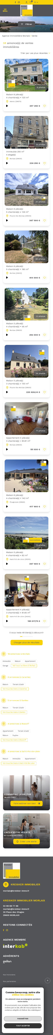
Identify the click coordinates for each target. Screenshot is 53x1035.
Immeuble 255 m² (15, 153)
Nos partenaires (9, 981)
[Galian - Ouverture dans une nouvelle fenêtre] (7, 961)
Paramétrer (22, 1018)
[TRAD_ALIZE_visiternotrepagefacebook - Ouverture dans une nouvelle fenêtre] (15, 2)
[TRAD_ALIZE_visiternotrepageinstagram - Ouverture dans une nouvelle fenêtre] (19, 2)
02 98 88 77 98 (10, 906)
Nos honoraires (9, 975)
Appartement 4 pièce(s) (18, 439)
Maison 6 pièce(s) (17, 96)
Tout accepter (23, 1025)
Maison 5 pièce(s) (17, 325)
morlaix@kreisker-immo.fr (16, 891)
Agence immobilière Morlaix (16, 36)
